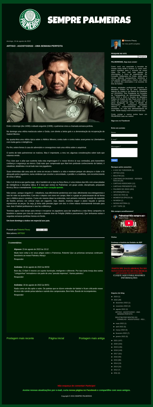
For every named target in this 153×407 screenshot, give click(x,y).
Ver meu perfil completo (131, 44)
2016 (116, 357)
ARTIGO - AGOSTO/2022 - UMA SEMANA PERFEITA (127, 313)
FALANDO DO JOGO (121, 189)
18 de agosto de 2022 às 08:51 (36, 285)
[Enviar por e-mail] (37, 230)
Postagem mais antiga (92, 338)
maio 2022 (120, 323)
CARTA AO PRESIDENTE (122, 186)
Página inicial (56, 338)
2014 (116, 363)
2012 (116, 370)
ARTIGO (21, 233)
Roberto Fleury (130, 40)
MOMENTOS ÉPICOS (121, 198)
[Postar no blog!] (39, 230)
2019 (116, 347)
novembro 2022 (122, 306)
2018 (116, 350)
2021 (116, 340)
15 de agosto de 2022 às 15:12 (35, 249)
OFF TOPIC (117, 206)
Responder (19, 259)
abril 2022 (120, 327)
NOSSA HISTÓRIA (120, 203)
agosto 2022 (121, 309)
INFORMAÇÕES (119, 192)
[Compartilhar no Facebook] (44, 230)
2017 (116, 354)
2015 (116, 360)
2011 (116, 373)
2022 (116, 300)
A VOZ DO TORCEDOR (122, 170)
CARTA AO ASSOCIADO (122, 183)
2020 (116, 344)
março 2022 (120, 330)
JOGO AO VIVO (119, 195)
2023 (116, 297)
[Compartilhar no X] (42, 230)
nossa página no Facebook (83, 390)
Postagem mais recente (20, 338)
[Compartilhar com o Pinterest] (46, 230)
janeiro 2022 (121, 336)
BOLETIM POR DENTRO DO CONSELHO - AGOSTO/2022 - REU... (130, 318)
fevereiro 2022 (121, 333)
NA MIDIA (117, 200)
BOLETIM (117, 176)
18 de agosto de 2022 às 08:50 (36, 267)
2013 (116, 367)
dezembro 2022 (122, 303)
